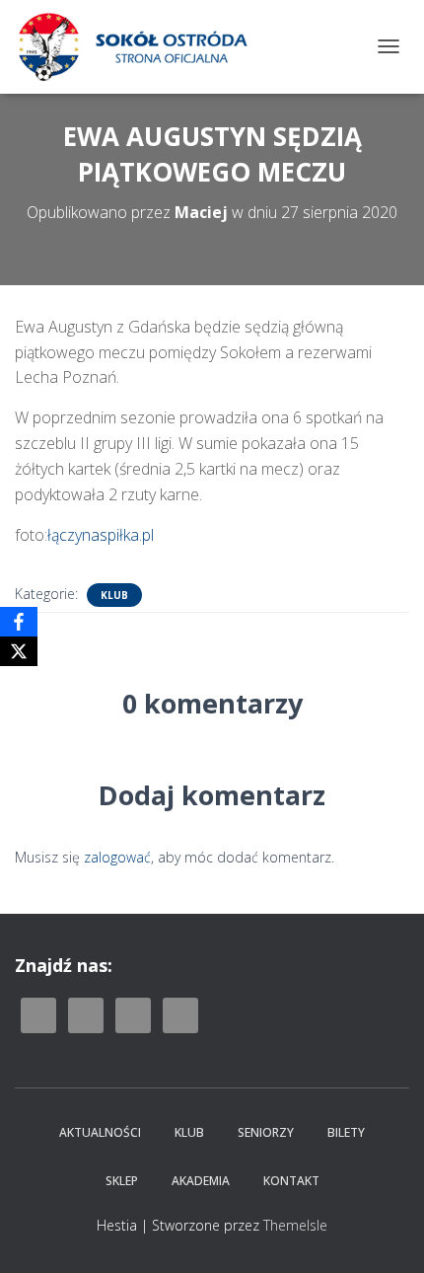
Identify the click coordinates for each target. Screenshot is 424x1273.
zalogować (117, 857)
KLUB (189, 1132)
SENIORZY (266, 1132)
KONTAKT (291, 1180)
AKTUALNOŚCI (100, 1132)
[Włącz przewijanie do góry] (385, 1233)
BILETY (346, 1132)
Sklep (122, 1180)
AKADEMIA (201, 1180)
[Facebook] (18, 621)
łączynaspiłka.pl (100, 535)
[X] (18, 651)
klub (114, 595)
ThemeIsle (295, 1225)
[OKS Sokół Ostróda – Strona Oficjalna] (139, 47)
